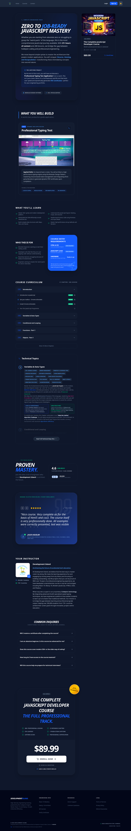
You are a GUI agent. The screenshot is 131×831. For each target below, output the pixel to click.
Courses (24, 3)
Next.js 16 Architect (45, 805)
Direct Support (72, 802)
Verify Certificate (44, 812)
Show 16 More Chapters (46, 346)
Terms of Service (101, 802)
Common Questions (73, 805)
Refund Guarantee (101, 809)
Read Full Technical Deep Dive (45, 439)
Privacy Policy (100, 805)
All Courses (42, 809)
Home (17, 3)
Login (106, 3)
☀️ (121, 3)
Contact (32, 3)
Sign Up (113, 3)
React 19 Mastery (44, 802)
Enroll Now (46, 759)
